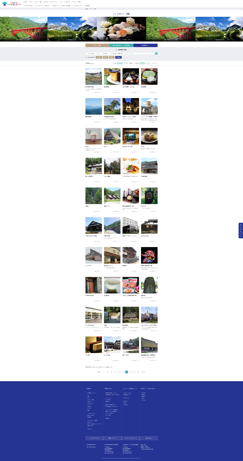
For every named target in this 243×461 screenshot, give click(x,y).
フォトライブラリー (94, 438)
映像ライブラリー (112, 438)
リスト (149, 63)
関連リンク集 (90, 425)
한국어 (143, 398)
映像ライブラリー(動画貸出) (111, 411)
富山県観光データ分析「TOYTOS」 (113, 394)
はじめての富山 (28, 5)
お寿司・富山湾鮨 (66, 5)
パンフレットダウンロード (130, 438)
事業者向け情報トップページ (111, 392)
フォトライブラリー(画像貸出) (112, 409)
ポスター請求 (108, 415)
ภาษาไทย (143, 400)
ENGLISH (143, 392)
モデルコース (90, 403)
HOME (86, 8)
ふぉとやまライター (77, 5)
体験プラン (47, 5)
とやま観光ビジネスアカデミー (112, 406)
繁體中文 (143, 394)
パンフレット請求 (109, 413)
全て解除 (118, 57)
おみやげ (89, 401)
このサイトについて (128, 392)
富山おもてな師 (91, 415)
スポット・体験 (93, 8)
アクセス (89, 408)
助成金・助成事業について (111, 404)
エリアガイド (39, 5)
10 (138, 372)
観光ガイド (56, 5)
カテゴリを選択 (91, 53)
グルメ (89, 397)
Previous (33, 30)
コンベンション (109, 397)
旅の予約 (89, 406)
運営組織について (127, 394)
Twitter (125, 402)
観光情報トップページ (92, 392)
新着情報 (87, 5)
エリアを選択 (104, 53)
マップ (155, 63)
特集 (88, 396)
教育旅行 (107, 401)
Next (209, 30)
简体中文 (143, 396)
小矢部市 (98, 57)
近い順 (126, 63)
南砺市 (111, 57)
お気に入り (90, 428)
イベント (89, 405)
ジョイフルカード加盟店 (92, 420)
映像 (88, 410)
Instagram (126, 404)
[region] (133, 2)
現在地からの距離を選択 (118, 53)
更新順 (131, 63)
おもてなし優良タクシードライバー (95, 423)
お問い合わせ (126, 397)
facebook (125, 401)
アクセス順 (120, 63)
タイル (142, 63)
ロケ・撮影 (108, 399)
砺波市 (105, 57)
